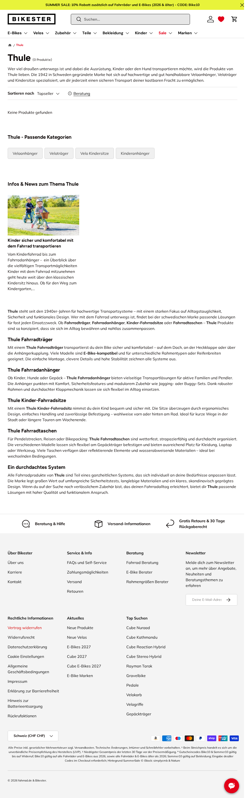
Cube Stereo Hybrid (143, 656)
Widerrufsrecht (21, 637)
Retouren (75, 591)
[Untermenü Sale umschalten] (170, 33)
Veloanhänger (25, 153)
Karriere (15, 572)
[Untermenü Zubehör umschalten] (75, 33)
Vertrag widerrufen (25, 627)
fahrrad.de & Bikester (32, 780)
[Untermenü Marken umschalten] (196, 33)
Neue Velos (77, 637)
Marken (185, 32)
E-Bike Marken (80, 675)
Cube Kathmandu (141, 637)
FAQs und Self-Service (87, 562)
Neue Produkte (80, 627)
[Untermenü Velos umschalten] (47, 33)
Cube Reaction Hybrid (146, 646)
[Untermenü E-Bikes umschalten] (25, 33)
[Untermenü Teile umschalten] (95, 33)
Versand (74, 581)
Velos (38, 32)
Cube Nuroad (138, 627)
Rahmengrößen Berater (147, 581)
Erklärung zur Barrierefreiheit (33, 691)
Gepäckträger (138, 714)
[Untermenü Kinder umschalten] (151, 33)
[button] (221, 19)
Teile (86, 32)
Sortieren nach (21, 93)
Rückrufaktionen (22, 715)
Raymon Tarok (139, 666)
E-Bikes (15, 32)
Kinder (141, 32)
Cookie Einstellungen (26, 656)
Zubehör (63, 32)
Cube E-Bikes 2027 (84, 666)
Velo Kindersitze (94, 153)
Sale (163, 32)
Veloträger (59, 153)
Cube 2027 (77, 656)
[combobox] (130, 19)
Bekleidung (113, 32)
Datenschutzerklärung (27, 646)
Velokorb (134, 694)
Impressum (17, 681)
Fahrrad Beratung (142, 562)
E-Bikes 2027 (79, 646)
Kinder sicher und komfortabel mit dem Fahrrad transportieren (40, 243)
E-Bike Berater (139, 572)
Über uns (16, 562)
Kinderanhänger (135, 153)
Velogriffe (134, 704)
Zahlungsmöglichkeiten (87, 572)
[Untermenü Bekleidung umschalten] (127, 33)
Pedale (132, 685)
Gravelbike (136, 675)
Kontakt (15, 581)
